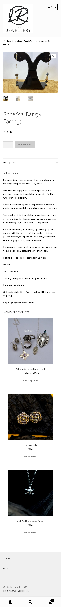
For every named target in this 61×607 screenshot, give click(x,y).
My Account (10, 602)
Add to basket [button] (30, 456)
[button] (53, 56)
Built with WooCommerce (15, 590)
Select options (30, 380)
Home (9, 41)
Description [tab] (9, 162)
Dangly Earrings (30, 41)
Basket (47, 600)
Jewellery (18, 41)
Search (30, 602)
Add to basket (25, 144)
